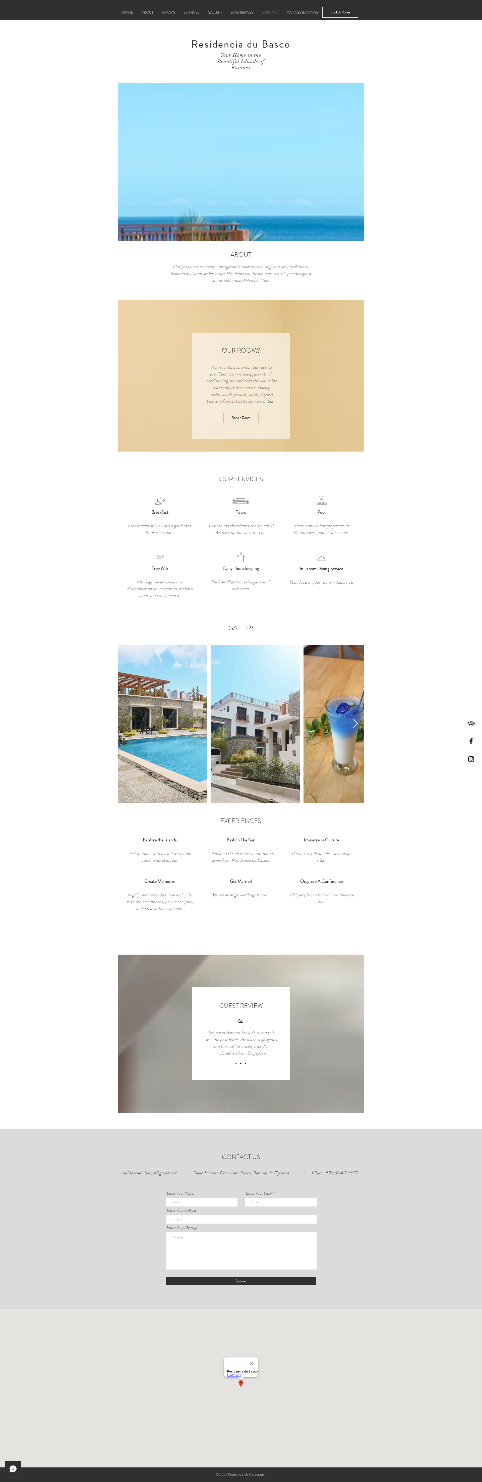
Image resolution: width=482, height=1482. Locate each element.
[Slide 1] (236, 1063)
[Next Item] (355, 724)
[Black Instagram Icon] (471, 759)
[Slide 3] (245, 1063)
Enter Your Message (182, 1228)
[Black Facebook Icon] (471, 741)
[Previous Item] (127, 724)
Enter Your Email (259, 1193)
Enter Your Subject (181, 1211)
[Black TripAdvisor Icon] (471, 723)
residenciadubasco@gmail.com (149, 1173)
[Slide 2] (241, 1063)
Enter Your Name (180, 1193)
